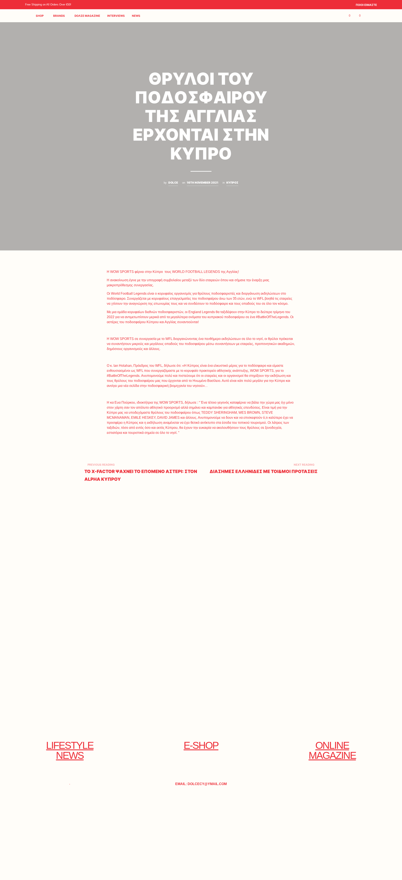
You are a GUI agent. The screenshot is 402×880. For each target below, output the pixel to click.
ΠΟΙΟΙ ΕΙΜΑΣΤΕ (366, 4)
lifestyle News (69, 750)
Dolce (173, 182)
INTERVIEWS (116, 15)
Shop (40, 15)
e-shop (201, 745)
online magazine (332, 750)
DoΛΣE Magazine (87, 15)
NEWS (136, 15)
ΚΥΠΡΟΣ (232, 182)
